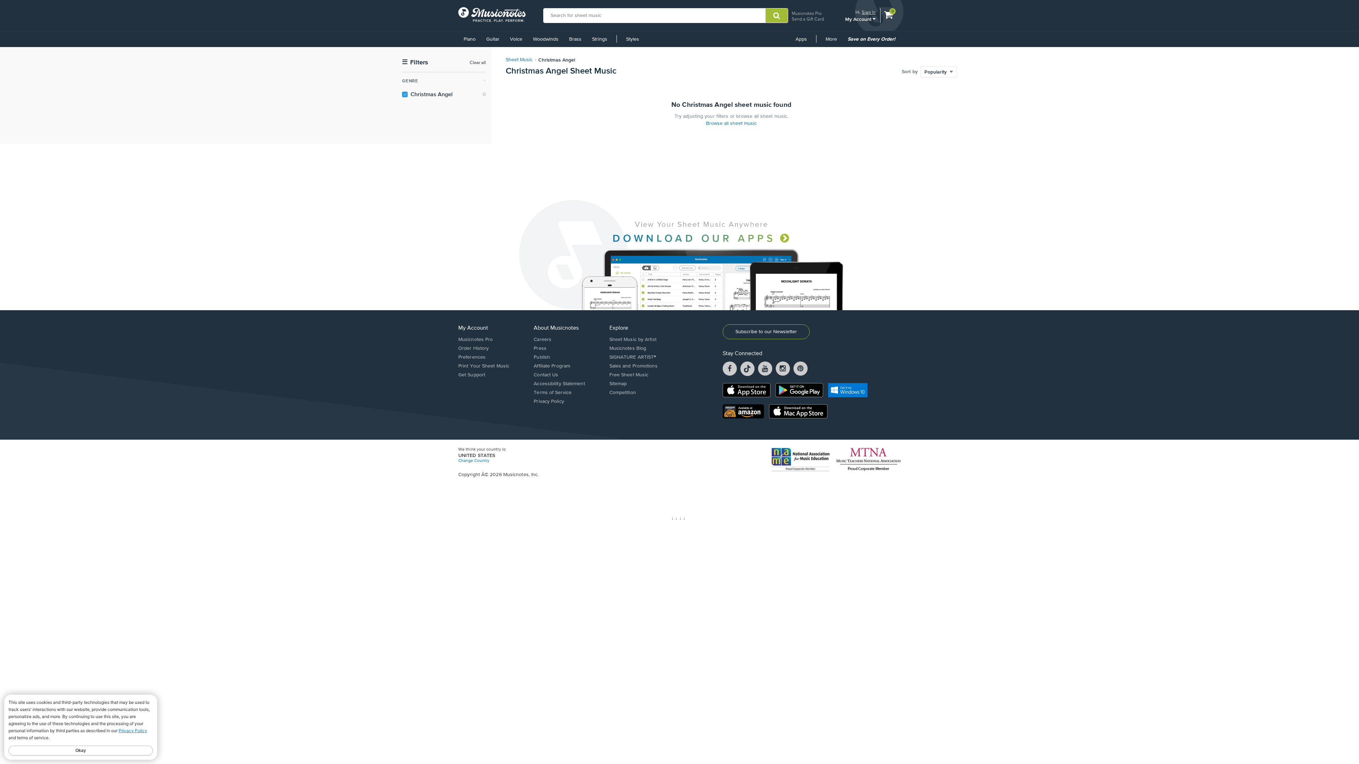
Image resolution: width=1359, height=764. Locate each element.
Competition (622, 392)
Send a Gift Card (808, 19)
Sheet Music (519, 59)
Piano (470, 39)
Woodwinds (545, 39)
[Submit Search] (776, 15)
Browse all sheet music (731, 123)
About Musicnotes (556, 328)
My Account (859, 19)
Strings (599, 39)
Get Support (471, 374)
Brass (575, 39)
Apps (801, 39)
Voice (516, 39)
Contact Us (546, 374)
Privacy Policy (549, 401)
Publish (542, 357)
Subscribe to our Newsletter (766, 331)
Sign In (869, 12)
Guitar (492, 39)
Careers (542, 339)
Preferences (472, 357)
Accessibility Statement (559, 383)
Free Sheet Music (629, 374)
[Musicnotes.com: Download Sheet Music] (492, 14)
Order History (473, 348)
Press (540, 348)
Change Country (473, 461)
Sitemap (618, 383)
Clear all (478, 62)
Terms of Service (553, 392)
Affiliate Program (552, 366)
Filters (415, 62)
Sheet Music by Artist (632, 339)
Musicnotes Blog (628, 348)
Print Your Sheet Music (483, 366)
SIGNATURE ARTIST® (632, 357)
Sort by (910, 71)
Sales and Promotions (633, 366)
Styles (632, 39)
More (833, 41)
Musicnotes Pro (806, 13)
